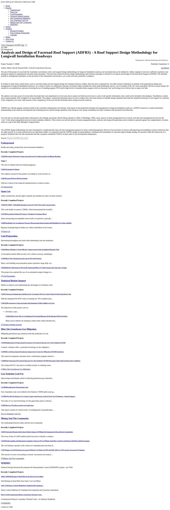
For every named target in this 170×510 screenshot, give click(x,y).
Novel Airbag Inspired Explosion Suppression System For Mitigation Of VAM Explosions (32, 352)
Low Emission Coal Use (19, 20)
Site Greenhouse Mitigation (20, 18)
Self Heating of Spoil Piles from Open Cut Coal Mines (22, 476)
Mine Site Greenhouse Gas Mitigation (18, 329)
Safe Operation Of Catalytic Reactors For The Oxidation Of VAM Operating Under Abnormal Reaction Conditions (40, 361)
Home (8, 6)
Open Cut (13, 12)
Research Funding (16, 31)
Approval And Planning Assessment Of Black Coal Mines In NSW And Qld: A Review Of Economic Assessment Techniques (43, 450)
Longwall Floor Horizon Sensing (14, 178)
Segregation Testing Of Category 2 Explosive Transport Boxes (24, 214)
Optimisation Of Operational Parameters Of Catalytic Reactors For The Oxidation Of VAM (33, 343)
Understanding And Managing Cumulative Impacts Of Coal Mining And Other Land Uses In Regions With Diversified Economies (45, 441)
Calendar (13, 35)
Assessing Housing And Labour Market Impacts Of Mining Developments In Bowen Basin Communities (37, 432)
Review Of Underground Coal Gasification (17, 405)
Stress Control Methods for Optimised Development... (22, 485)
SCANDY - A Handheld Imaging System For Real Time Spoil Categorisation (28, 205)
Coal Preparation (16, 14)
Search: (3, 138)
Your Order (10, 39)
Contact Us (10, 41)
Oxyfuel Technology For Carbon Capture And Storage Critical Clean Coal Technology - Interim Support (38, 396)
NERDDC (14, 25)
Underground (15, 10)
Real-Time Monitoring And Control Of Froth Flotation (21, 258)
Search (8, 27)
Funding (9, 29)
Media (8, 37)
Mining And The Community (21, 22)
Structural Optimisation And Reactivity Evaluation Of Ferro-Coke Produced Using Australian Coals (36, 294)
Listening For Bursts (10, 169)
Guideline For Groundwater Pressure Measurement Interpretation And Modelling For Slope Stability (36, 223)
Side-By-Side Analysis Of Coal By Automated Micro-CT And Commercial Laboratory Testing (34, 268)
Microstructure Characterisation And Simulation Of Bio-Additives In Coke (27, 303)
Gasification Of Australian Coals (14, 387)
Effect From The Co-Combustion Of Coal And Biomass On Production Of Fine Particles (36, 316)
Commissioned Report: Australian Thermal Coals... (21, 495)
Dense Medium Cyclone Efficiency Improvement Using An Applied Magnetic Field (30, 249)
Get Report (165, 68)
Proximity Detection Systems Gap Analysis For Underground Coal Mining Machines (31, 156)
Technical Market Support (19, 16)
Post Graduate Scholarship (19, 33)
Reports (8, 8)
